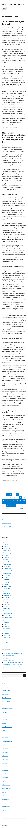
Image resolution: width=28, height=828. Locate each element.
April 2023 (6, 604)
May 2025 (6, 559)
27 (24, 503)
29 (7, 505)
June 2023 (6, 601)
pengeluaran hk (6, 690)
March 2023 (6, 606)
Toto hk (4, 820)
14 (3, 500)
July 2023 (5, 599)
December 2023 (7, 590)
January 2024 (6, 588)
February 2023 (7, 608)
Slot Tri (4, 716)
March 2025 (6, 562)
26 (20, 503)
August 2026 (6, 541)
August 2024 (6, 575)
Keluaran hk (5, 519)
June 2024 (6, 579)
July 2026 (5, 543)
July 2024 (5, 577)
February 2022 (7, 630)
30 (10, 505)
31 (14, 505)
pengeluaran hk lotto (7, 806)
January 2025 (6, 566)
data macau (5, 752)
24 (14, 503)
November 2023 (7, 591)
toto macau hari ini (7, 734)
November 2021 (7, 635)
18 (17, 500)
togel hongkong (6, 694)
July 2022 (5, 621)
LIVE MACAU (5, 705)
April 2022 (6, 626)
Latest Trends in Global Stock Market (13, 657)
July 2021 (5, 642)
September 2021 (7, 639)
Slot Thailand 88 (6, 526)
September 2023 (7, 595)
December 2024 (7, 568)
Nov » (21, 508)
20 (24, 500)
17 (14, 500)
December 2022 (7, 611)
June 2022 (6, 622)
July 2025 (5, 555)
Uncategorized (13, 127)
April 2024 (6, 582)
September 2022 (7, 617)
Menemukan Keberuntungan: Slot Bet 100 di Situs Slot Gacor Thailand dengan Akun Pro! (14, 137)
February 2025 (7, 564)
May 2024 (6, 581)
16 (10, 500)
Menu (4, 8)
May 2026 (6, 544)
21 (3, 503)
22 (7, 503)
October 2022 (6, 615)
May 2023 (5, 602)
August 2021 (6, 640)
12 (20, 497)
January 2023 (6, 610)
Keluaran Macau (6, 701)
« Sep (6, 508)
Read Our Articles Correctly (13, 4)
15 (7, 500)
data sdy (4, 810)
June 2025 (6, 557)
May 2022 (6, 624)
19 (20, 500)
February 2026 (7, 550)
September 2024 (7, 573)
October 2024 (6, 572)
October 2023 (6, 593)
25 (17, 503)
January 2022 (6, 631)
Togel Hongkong (6, 697)
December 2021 (7, 633)
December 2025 (7, 553)
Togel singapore (6, 687)
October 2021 (6, 637)
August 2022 (6, 619)
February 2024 (7, 586)
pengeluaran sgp (6, 523)
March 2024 (6, 584)
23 (10, 503)
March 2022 (6, 628)
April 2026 (6, 546)
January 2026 (6, 552)
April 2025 (6, 561)
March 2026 (6, 548)
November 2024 (7, 570)
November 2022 (7, 613)
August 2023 (6, 597)
